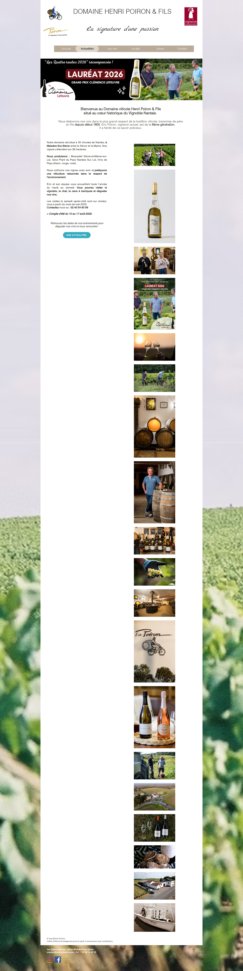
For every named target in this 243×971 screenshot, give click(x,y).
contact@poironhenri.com (60, 952)
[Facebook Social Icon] (58, 959)
